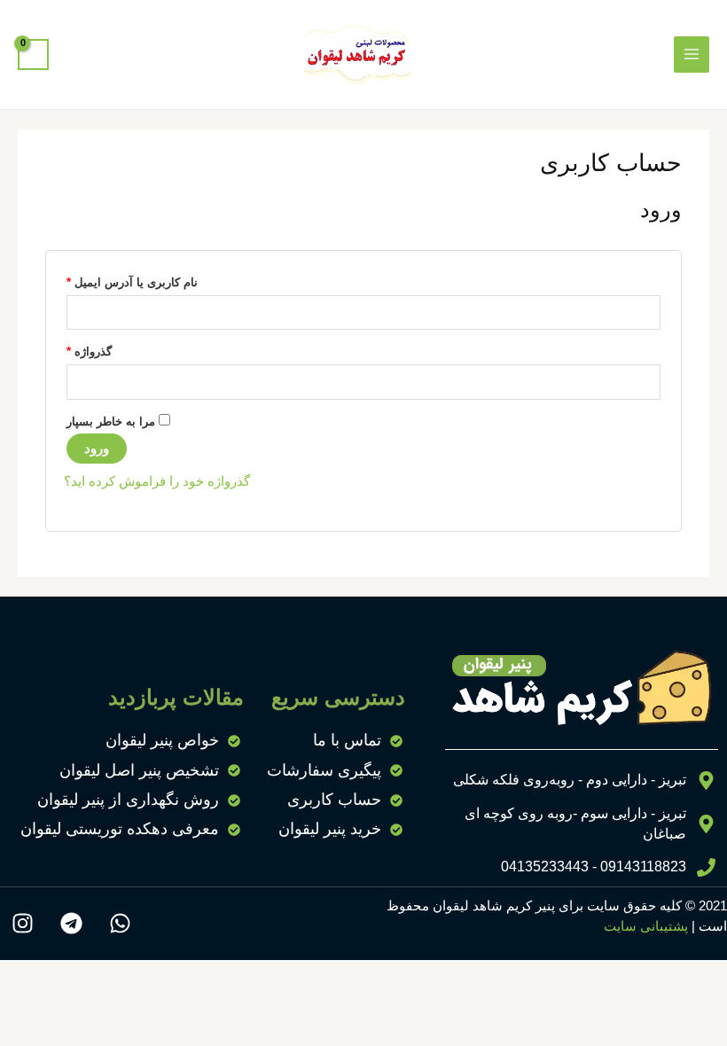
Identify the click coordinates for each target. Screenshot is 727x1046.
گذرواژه (89, 349)
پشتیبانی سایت (646, 926)
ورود (96, 448)
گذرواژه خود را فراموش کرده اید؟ (157, 481)
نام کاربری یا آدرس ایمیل (132, 280)
